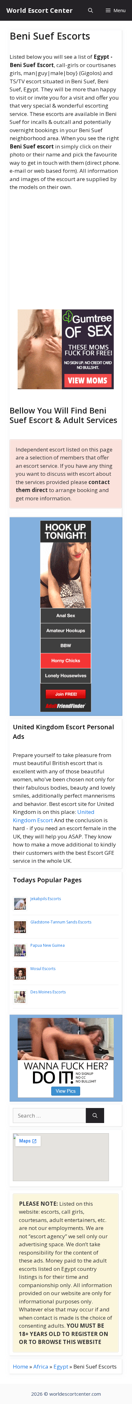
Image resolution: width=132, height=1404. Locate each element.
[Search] (95, 1115)
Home (20, 1366)
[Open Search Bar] (90, 10)
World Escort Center (39, 10)
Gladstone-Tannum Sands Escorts (60, 922)
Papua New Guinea (47, 945)
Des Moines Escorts (48, 992)
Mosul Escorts (42, 968)
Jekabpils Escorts (45, 898)
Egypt (61, 1366)
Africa (40, 1366)
